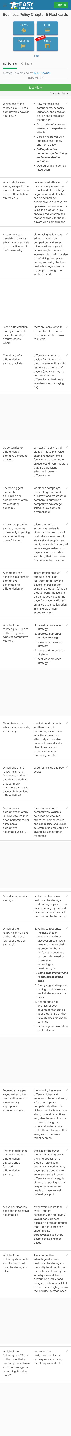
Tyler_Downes (42, 72)
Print (35, 56)
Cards (24, 25)
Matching (24, 40)
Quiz (47, 25)
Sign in (61, 5)
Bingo (44, 39)
